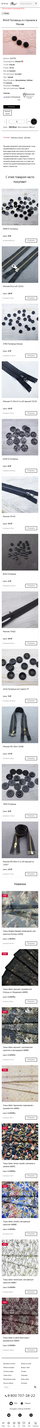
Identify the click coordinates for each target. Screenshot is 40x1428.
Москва (5, 3)
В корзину (31, 240)
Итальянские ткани (9, 1379)
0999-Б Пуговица (10, 229)
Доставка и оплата (9, 1363)
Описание (6, 137)
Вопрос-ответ (25, 1367)
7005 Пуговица (9, 804)
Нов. (8, 1426)
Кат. (19, 1426)
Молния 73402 (9, 631)
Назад (6, 13)
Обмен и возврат (8, 1367)
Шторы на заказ (26, 1363)
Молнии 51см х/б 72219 (13, 286)
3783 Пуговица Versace (13, 344)
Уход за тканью (8, 1383)
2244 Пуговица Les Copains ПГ (16, 689)
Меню (3, 1426)
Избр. (24, 1426)
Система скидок (8, 1371)
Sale (14, 1426)
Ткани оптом (7, 1375)
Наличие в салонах (17, 137)
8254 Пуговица (9, 574)
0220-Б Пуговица (10, 459)
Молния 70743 (9, 516)
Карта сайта (25, 1379)
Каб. (29, 1426)
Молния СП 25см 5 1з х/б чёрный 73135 (20, 401)
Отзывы (23, 1371)
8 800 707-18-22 (21, 1395)
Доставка (27, 137)
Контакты (24, 1383)
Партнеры (24, 1375)
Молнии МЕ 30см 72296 (13, 747)
